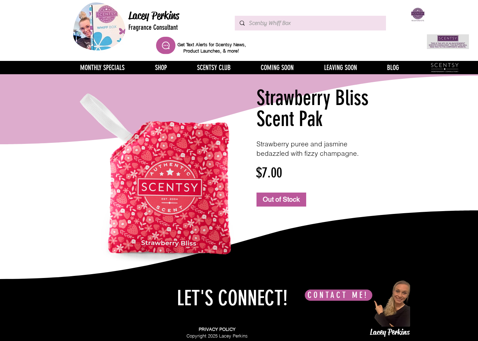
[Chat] (165, 45)
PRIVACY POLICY (217, 329)
